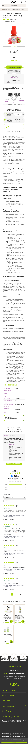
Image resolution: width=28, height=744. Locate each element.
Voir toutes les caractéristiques (14, 104)
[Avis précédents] (9, 594)
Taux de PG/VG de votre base (9, 120)
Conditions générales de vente (12, 734)
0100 (15, 120)
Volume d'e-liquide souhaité (10, 114)
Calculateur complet (14, 131)
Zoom (14, 46)
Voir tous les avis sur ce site (15, 481)
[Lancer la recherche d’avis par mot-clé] (25, 501)
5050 (20, 120)
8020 (22, 120)
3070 (17, 120)
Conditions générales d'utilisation (13, 736)
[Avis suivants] (20, 595)
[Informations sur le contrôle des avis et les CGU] (22, 478)
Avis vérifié (7, 508)
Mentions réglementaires (11, 418)
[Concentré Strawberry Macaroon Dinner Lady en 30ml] (14, 33)
